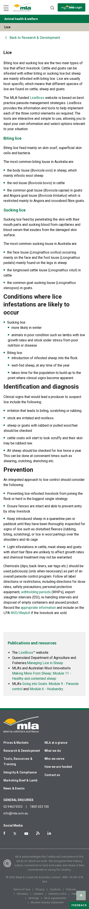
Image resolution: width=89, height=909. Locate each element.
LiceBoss (37, 98)
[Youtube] (26, 833)
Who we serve (54, 758)
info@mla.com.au (15, 813)
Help (75, 893)
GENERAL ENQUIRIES (18, 800)
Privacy (40, 889)
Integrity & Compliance (20, 772)
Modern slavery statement (47, 902)
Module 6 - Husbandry (46, 689)
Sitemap (33, 898)
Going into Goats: (35, 684)
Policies (71, 889)
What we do (52, 750)
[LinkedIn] (49, 833)
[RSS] (38, 833)
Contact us (52, 775)
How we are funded (58, 766)
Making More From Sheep (31, 673)
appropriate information (38, 608)
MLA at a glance (55, 742)
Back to (35, 38)
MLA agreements (55, 898)
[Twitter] (14, 833)
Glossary (22, 893)
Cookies (55, 889)
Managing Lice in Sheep (45, 663)
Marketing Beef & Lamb (20, 780)
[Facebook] (4, 833)
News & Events (14, 788)
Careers (38, 893)
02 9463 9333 (12, 806)
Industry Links (57, 893)
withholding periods (36, 592)
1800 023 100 (39, 806)
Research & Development (21, 750)
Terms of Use (21, 889)
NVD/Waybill (20, 613)
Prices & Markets (16, 742)
